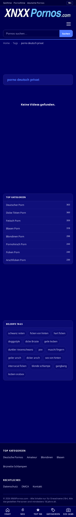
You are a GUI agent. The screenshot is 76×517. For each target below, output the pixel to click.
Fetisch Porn (13, 220)
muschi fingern (56, 349)
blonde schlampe (41, 366)
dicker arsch (33, 357)
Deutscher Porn (15, 205)
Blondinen (47, 457)
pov (40, 349)
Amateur (32, 457)
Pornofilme (19, 2)
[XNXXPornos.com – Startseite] (37, 13)
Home (6, 43)
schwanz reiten (16, 333)
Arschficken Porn (16, 260)
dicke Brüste (32, 341)
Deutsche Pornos (13, 457)
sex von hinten (53, 357)
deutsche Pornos (35, 2)
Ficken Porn (13, 252)
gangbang (61, 366)
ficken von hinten (39, 333)
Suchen (66, 33)
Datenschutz (10, 486)
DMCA (25, 486)
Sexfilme (7, 2)
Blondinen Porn (15, 236)
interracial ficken (17, 366)
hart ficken (59, 333)
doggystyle (14, 341)
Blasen (60, 457)
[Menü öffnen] (68, 24)
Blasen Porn (13, 228)
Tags (15, 43)
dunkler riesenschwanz (20, 349)
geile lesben (50, 341)
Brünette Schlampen (15, 466)
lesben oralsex (16, 374)
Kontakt (37, 486)
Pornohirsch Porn (16, 244)
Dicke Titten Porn (16, 212)
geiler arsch (14, 357)
